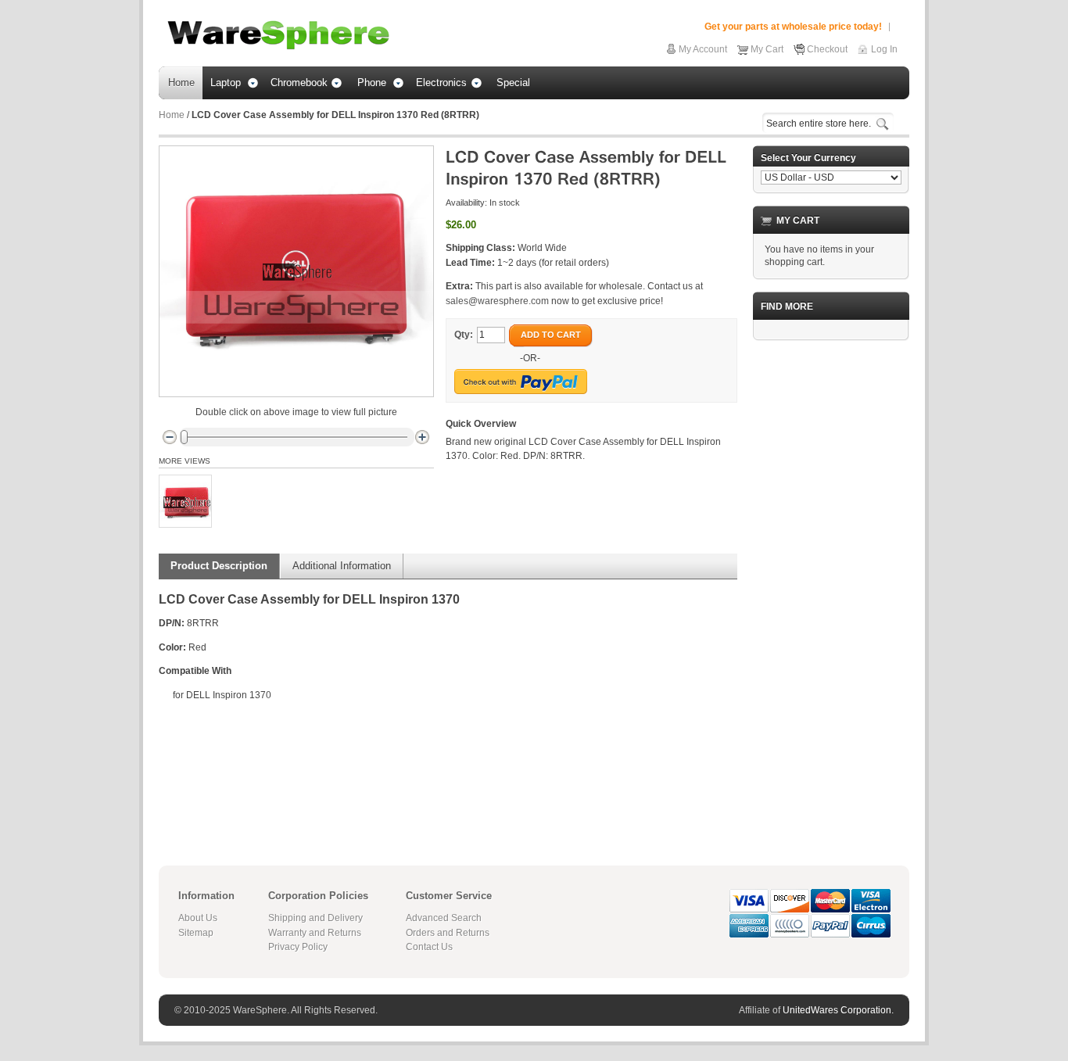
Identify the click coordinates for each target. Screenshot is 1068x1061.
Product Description (218, 566)
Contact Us (429, 946)
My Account (703, 49)
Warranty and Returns (314, 932)
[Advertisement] (831, 587)
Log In (884, 49)
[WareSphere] (278, 35)
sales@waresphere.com (497, 301)
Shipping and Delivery (315, 917)
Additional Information (341, 566)
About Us (197, 917)
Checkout (827, 49)
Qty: (463, 334)
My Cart (767, 49)
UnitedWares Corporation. (838, 1010)
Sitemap (195, 932)
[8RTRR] (185, 501)
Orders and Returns (447, 932)
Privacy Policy (298, 946)
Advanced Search (444, 917)
